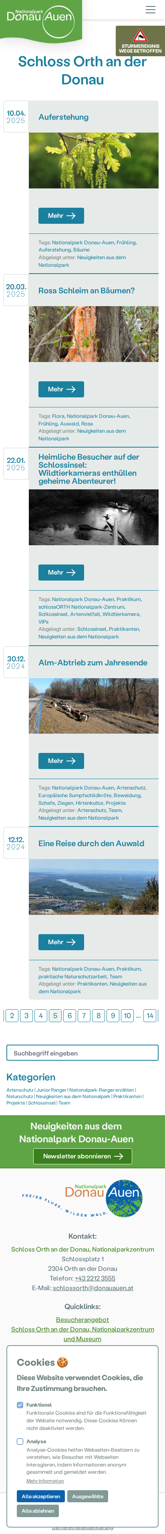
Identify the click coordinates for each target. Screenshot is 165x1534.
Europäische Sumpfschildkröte (74, 795)
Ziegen (65, 803)
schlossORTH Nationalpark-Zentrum (81, 606)
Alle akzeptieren (41, 1496)
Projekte (116, 803)
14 (150, 1015)
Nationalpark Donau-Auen (83, 242)
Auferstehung (54, 249)
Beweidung (127, 795)
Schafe (46, 803)
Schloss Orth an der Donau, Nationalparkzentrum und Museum (82, 1333)
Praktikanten (124, 629)
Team (115, 810)
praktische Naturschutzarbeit (72, 976)
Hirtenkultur (89, 803)
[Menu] (150, 8)
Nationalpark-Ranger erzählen (101, 1089)
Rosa (87, 423)
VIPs (43, 621)
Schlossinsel (53, 614)
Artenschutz (131, 787)
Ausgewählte (87, 1496)
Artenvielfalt (85, 614)
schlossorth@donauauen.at (93, 1287)
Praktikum (129, 599)
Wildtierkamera (121, 614)
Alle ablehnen (38, 1510)
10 (127, 1015)
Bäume (81, 249)
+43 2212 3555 (95, 1278)
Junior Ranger (51, 1089)
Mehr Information (45, 1480)
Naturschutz (19, 1096)
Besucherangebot (82, 1319)
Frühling (126, 242)
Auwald (69, 423)
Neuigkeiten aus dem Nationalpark (78, 636)
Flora (58, 416)
